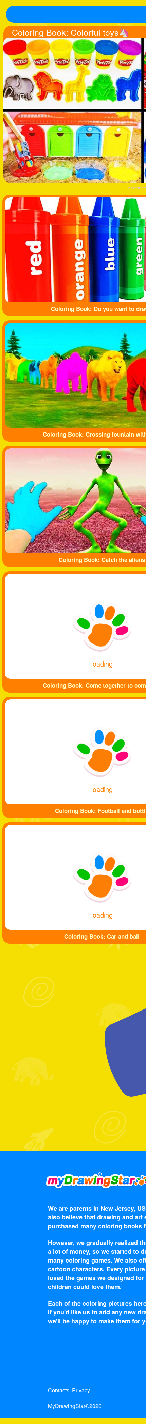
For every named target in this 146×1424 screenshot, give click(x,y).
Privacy (81, 1390)
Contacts (58, 1390)
